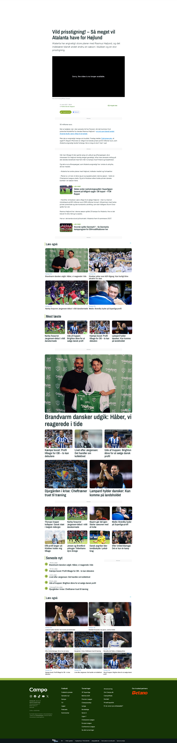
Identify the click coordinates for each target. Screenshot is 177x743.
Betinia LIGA (86, 696)
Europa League (87, 723)
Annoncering (108, 689)
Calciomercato (106, 138)
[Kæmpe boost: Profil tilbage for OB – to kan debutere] (100, 327)
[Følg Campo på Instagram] (31, 696)
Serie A (77, 112)
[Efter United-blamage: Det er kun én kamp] (122, 537)
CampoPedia (108, 696)
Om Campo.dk (108, 692)
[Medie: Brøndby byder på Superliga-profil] (122, 513)
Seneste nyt (65, 696)
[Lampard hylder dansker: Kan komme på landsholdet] (122, 327)
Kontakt (106, 699)
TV (62, 703)
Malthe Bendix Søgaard (68, 106)
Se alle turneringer (88, 730)
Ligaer (63, 706)
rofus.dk (112, 741)
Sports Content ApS (35, 702)
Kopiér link (113, 105)
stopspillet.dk (95, 741)
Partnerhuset (39, 715)
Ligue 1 (84, 716)
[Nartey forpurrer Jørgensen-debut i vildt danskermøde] (55, 327)
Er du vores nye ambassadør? (113, 706)
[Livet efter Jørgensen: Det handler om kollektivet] (88, 439)
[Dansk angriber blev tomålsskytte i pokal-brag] (100, 537)
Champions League (88, 720)
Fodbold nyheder (67, 692)
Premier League (87, 699)
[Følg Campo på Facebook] (35, 696)
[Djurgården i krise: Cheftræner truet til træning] (66, 474)
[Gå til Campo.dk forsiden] (38, 692)
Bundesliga (85, 709)
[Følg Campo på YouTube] (43, 696)
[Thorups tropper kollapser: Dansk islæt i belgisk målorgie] (55, 513)
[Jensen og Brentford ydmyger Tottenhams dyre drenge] (77, 537)
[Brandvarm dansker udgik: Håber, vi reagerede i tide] (88, 383)
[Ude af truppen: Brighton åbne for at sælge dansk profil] (77, 327)
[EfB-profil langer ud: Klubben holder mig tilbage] (55, 537)
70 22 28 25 (85, 741)
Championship (86, 703)
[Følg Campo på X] (47, 696)
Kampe (63, 699)
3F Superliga (86, 692)
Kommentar (65, 713)
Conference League (88, 726)
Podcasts (64, 709)
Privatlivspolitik (109, 702)
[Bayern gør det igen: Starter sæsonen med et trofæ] (100, 513)
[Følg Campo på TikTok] (39, 696)
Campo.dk (32, 700)
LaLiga (84, 706)
